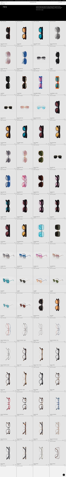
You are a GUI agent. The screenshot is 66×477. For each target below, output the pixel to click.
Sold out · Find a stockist (3, 21)
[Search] (5, 2)
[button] (64, 2)
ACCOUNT (60, 2)
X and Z (42, 9)
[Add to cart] (48, 69)
